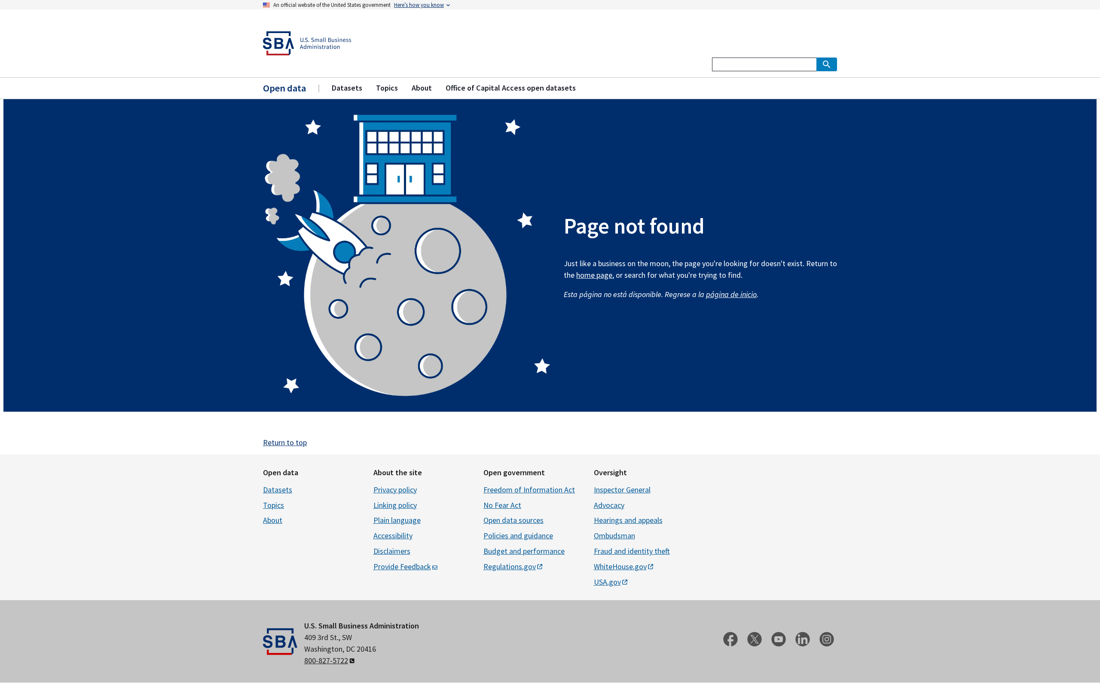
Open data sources (513, 520)
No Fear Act (502, 505)
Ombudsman (614, 535)
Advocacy (609, 505)
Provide (402, 566)
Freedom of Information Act (529, 490)
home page (594, 275)
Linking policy (395, 505)
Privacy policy (395, 490)
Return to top (285, 442)
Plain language (397, 520)
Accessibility (392, 535)
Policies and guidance (518, 535)
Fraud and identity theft (632, 551)
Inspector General (622, 490)
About (272, 520)
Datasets (277, 490)
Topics (273, 505)
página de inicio (731, 294)
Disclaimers (391, 551)
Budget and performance (524, 551)
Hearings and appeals (628, 520)
